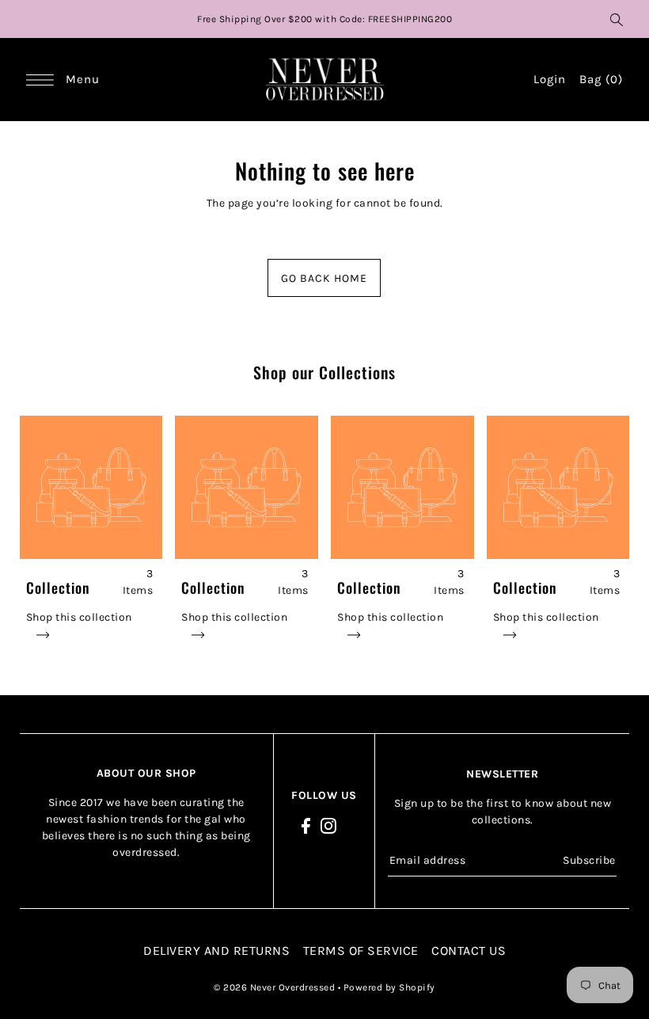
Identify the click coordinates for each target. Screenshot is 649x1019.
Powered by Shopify (389, 987)
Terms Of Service (361, 950)
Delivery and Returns (216, 950)
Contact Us (468, 950)
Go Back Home (324, 278)
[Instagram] (328, 825)
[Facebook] (306, 825)
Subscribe (589, 860)
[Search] (616, 19)
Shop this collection (79, 617)
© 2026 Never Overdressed (276, 987)
